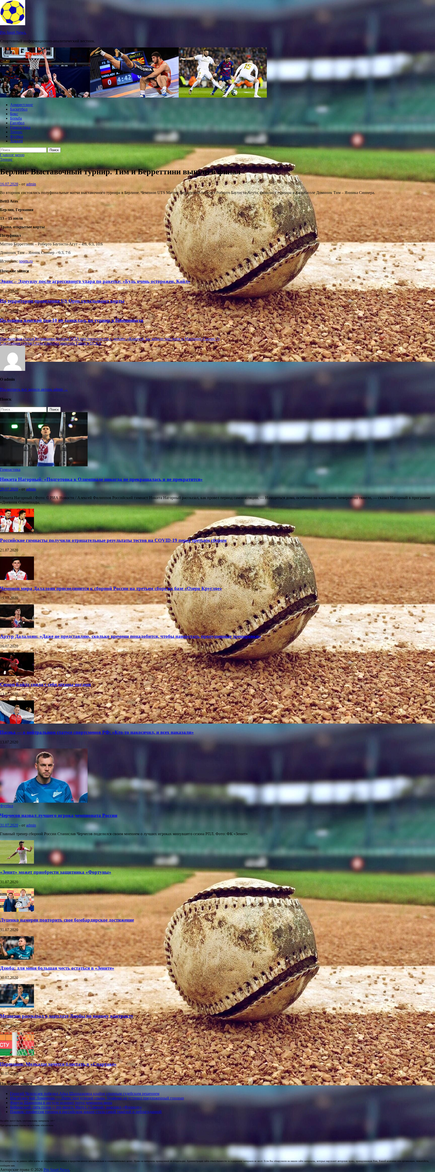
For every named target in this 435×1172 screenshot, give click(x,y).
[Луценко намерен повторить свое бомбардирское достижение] (17, 910)
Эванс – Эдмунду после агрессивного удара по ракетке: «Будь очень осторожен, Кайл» (95, 281)
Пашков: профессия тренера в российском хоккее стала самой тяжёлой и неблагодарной (86, 1112)
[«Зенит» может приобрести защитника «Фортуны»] (17, 862)
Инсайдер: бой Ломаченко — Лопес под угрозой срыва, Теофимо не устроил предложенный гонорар (97, 1098)
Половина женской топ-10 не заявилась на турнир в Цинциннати (71, 320)
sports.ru (26, 261)
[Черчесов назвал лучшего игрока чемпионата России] (44, 801)
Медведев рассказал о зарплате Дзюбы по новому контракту (66, 1016)
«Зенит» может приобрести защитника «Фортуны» (55, 872)
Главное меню (12, 155)
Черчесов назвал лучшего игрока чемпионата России (58, 815)
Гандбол (17, 123)
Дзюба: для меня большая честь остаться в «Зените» (57, 968)
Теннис (16, 132)
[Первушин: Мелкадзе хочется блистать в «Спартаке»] (17, 1054)
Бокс (14, 114)
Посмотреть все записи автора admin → (34, 389)
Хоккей (16, 141)
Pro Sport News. (13, 32)
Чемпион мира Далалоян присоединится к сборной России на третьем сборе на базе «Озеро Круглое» (111, 588)
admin (31, 184)
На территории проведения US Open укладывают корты (62, 301)
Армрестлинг (21, 105)
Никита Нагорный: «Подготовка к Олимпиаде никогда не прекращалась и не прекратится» (101, 479)
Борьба (16, 118)
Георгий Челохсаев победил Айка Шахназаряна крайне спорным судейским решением (84, 1093)
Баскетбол (18, 109)
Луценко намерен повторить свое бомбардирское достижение (67, 920)
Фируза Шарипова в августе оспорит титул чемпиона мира (61, 1102)
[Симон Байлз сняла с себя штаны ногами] (17, 674)
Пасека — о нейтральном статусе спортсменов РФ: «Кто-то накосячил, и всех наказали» (97, 732)
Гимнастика (20, 127)
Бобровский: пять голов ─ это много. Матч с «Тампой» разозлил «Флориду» (76, 1107)
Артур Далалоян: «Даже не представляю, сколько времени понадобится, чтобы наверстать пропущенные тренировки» (130, 636)
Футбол (16, 136)
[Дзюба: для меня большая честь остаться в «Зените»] (17, 958)
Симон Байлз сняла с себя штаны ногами (45, 684)
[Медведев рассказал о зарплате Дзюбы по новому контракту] (17, 1006)
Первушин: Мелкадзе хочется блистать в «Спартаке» (58, 1064)
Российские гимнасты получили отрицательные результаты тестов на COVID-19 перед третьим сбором (113, 540)
